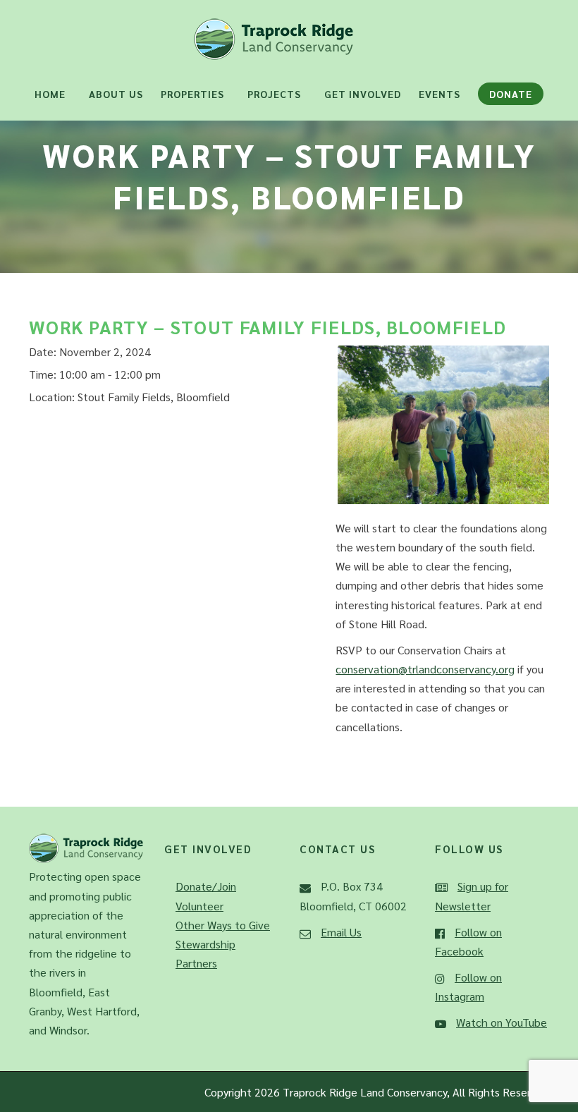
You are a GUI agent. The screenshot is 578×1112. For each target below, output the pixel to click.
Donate (510, 93)
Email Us (341, 931)
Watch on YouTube (501, 1022)
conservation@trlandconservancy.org (425, 668)
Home (50, 93)
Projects (274, 93)
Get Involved (362, 93)
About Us (116, 93)
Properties (192, 93)
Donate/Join (206, 886)
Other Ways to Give (223, 924)
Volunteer (199, 905)
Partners (196, 962)
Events (439, 93)
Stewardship (205, 943)
